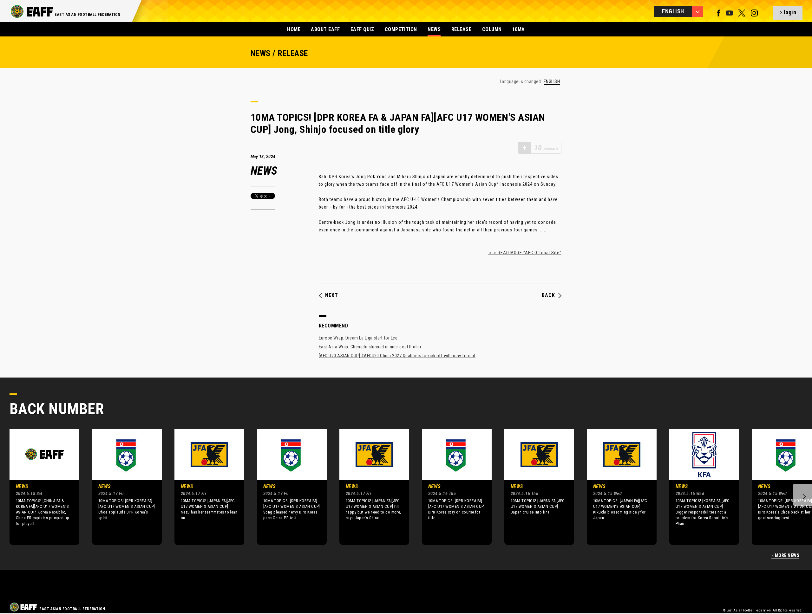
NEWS (434, 29)
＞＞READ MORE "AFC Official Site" (524, 252)
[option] (39, 487)
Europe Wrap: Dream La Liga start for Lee (358, 337)
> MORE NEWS (785, 555)
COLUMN (492, 29)
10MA (518, 29)
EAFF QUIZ (362, 29)
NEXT (331, 295)
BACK (548, 295)
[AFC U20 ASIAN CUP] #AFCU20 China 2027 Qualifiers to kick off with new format (397, 355)
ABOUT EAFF (325, 29)
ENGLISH (552, 81)
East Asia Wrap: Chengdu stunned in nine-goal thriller (370, 346)
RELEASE (461, 29)
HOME (293, 29)
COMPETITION (401, 29)
